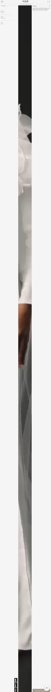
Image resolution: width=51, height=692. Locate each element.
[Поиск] (47, 1)
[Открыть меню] (2, 2)
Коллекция (4, 5)
